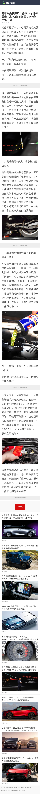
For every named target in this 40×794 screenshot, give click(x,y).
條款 (16, 790)
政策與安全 (11, 790)
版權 (23, 790)
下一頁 (20, 507)
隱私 (20, 790)
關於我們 (4, 790)
